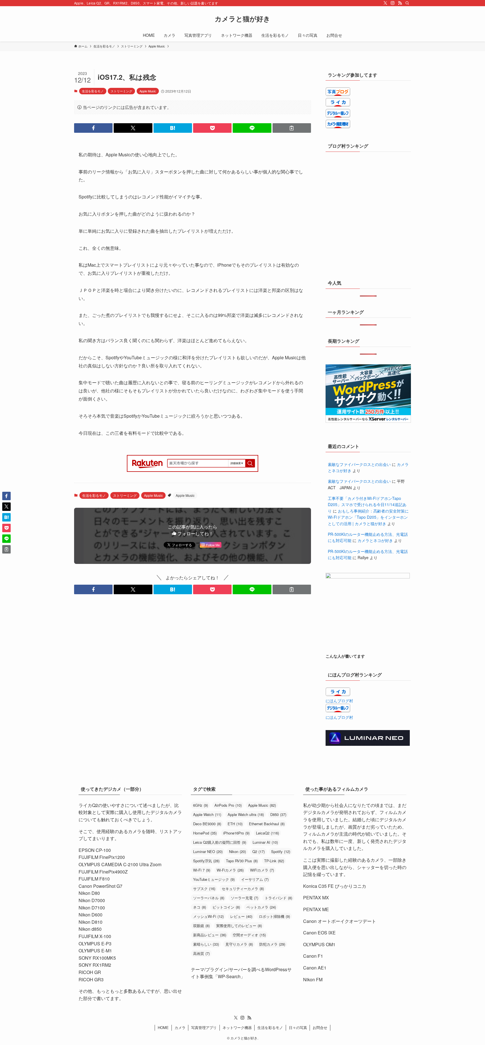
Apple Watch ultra (246, 814)
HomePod (205, 833)
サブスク (204, 888)
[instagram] (392, 3)
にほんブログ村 (339, 700)
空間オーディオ (249, 934)
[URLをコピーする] (292, 128)
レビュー (241, 916)
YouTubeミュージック (214, 879)
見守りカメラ (239, 944)
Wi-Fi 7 (201, 870)
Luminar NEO (208, 851)
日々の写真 (298, 1027)
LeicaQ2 (267, 833)
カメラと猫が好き (242, 18)
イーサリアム (255, 879)
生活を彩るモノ (93, 91)
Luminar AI (265, 842)
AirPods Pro (228, 805)
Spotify (280, 851)
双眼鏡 (201, 925)
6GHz (200, 805)
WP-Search (229, 976)
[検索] (407, 3)
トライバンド (278, 897)
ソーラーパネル (208, 897)
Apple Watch (207, 814)
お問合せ (320, 1027)
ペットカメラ (261, 907)
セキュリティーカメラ (243, 888)
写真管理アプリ (204, 1027)
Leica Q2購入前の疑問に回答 (219, 842)
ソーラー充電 (244, 897)
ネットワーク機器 (237, 1027)
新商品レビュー (209, 934)
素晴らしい (206, 944)
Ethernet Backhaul (267, 823)
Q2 (258, 851)
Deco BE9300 (207, 823)
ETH (235, 823)
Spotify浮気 (206, 860)
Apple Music (147, 91)
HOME (163, 1027)
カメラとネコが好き (375, 540)
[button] (93, 128)
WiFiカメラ (262, 870)
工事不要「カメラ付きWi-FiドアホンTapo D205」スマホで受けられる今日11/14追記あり (367, 504)
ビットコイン (226, 907)
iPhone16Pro (236, 833)
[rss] (400, 3)
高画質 (201, 953)
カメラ (180, 1027)
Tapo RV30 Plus (242, 860)
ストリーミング (121, 91)
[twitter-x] (385, 3)
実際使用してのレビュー (239, 925)
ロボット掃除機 (274, 916)
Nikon (237, 851)
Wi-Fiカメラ (230, 870)
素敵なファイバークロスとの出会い (359, 464)
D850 (278, 814)
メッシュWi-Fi (208, 916)
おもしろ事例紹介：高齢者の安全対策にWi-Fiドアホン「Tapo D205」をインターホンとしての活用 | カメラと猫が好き (368, 517)
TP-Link (274, 860)
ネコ (199, 907)
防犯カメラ (272, 944)
